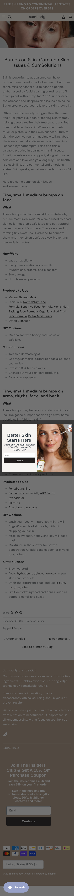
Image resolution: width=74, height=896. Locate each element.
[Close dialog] (69, 426)
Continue (19, 461)
